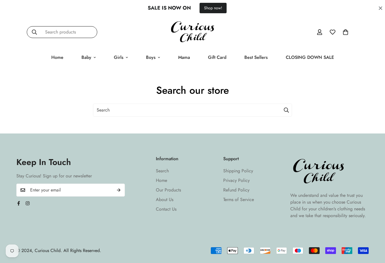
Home (57, 57)
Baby (86, 57)
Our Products (168, 190)
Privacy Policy (236, 180)
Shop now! (213, 8)
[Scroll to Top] (374, 232)
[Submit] (286, 110)
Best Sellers (256, 57)
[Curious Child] (192, 32)
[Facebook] (18, 203)
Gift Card (217, 57)
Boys (151, 57)
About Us (164, 199)
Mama (184, 57)
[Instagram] (27, 203)
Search (162, 171)
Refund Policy (236, 190)
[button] (345, 32)
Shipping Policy (238, 171)
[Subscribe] (118, 190)
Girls (118, 57)
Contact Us (166, 209)
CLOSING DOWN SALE (310, 57)
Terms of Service (238, 199)
